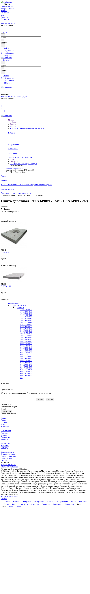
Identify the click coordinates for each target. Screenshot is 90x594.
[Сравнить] (2, 263)
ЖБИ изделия (13, 303)
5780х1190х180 (26, 369)
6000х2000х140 (26, 376)
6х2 (21, 378)
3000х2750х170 (26, 361)
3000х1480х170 (26, 346)
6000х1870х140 (26, 373)
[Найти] (3, 45)
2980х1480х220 (26, 339)
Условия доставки (8, 454)
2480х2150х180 (26, 333)
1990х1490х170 (26, 316)
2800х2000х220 (26, 337)
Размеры (20, 308)
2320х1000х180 (26, 327)
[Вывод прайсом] (9, 215)
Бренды (4, 422)
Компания (5, 426)
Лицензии (5, 433)
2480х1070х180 (26, 331)
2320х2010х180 (26, 329)
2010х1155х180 (26, 322)
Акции (3, 420)
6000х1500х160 (26, 371)
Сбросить (50, 399)
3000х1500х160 (26, 348)
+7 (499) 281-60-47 (8, 23)
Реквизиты (5, 443)
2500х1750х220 (26, 335)
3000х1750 (24, 354)
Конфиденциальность (9, 497)
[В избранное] (2, 261)
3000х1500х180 (26, 352)
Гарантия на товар (8, 456)
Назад (13, 122)
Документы (5, 437)
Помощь (4, 448)
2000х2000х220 (26, 320)
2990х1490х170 (26, 344)
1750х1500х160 (26, 312)
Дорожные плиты (19, 305)
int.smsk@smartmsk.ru (14, 168)
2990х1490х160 (26, 342)
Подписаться (6, 411)
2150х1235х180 (26, 325)
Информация (6, 439)
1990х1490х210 (26, 318)
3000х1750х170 (26, 356)
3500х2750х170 (26, 367)
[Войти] (2, 104)
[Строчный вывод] (6, 215)
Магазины (5, 446)
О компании (6, 431)
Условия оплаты (7, 452)
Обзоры (4, 460)
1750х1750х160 (26, 314)
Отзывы (4, 435)
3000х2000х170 (26, 359)
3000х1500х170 (26, 350)
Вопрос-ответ (6, 458)
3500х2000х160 (26, 363)
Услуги (4, 424)
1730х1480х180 (26, 310)
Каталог (4, 418)
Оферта (4, 499)
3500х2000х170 (26, 365)
